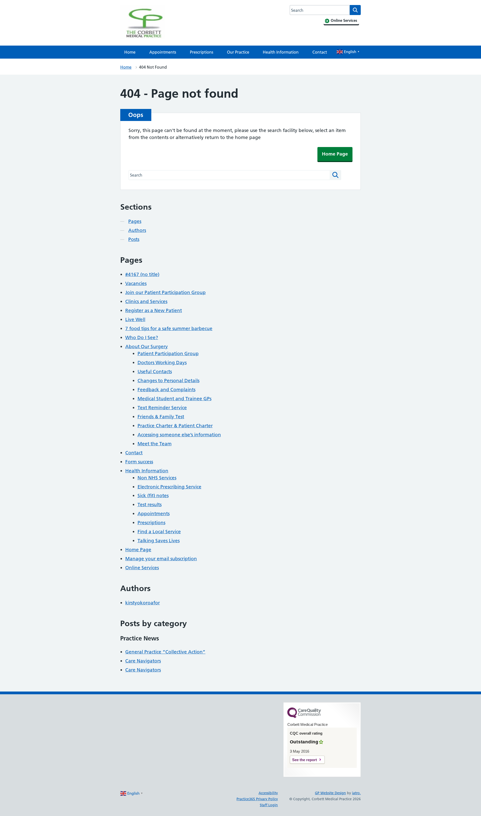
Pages (134, 221)
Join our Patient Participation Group (165, 292)
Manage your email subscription (161, 559)
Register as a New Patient (153, 310)
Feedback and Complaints (166, 389)
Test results (150, 504)
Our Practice (238, 52)
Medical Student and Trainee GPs (174, 398)
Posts (133, 239)
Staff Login (269, 805)
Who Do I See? (141, 337)
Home (130, 52)
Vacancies (136, 283)
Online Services (142, 568)
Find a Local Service (159, 531)
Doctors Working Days (162, 362)
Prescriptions (201, 52)
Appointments (162, 52)
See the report (304, 760)
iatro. (356, 793)
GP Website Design (330, 793)
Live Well (135, 319)
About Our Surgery (146, 346)
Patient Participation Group (168, 353)
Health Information (281, 52)
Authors (137, 230)
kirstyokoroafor (142, 603)
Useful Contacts (155, 371)
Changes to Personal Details (168, 380)
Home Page (335, 154)
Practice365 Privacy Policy (257, 799)
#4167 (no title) (142, 274)
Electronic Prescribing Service (169, 487)
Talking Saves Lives (159, 540)
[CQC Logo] (304, 717)
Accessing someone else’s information (179, 435)
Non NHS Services (157, 478)
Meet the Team (155, 444)
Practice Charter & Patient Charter (175, 426)
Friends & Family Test (161, 417)
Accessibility (268, 793)
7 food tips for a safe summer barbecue (168, 328)
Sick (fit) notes (153, 495)
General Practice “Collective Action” (165, 652)
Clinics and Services (146, 301)
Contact (319, 52)
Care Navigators (143, 661)
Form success (139, 462)
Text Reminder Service (162, 408)
